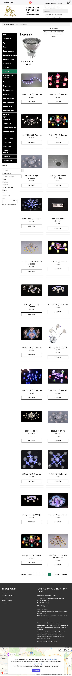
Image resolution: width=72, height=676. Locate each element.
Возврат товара (7, 600)
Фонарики (7, 142)
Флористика (8, 138)
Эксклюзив (7, 160)
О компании (5, 598)
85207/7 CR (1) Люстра (32, 347)
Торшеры (7, 123)
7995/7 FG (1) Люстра (58, 94)
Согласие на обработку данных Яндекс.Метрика (50, 631)
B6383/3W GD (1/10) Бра (58, 348)
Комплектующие (10, 55)
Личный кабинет (9, 2)
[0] (68, 2)
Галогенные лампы (27, 62)
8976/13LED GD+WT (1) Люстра (31, 263)
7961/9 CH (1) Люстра (31, 555)
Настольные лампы (8, 77)
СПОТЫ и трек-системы (6, 117)
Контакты (5, 603)
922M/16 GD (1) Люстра (31, 432)
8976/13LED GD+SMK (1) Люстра (58, 556)
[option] (31, 80)
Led (4, 34)
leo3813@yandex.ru (44, 606)
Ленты (6, 67)
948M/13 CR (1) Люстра (31, 135)
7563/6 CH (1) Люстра (58, 262)
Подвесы (7, 86)
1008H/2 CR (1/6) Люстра (58, 220)
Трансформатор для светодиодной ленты (9, 130)
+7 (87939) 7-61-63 (32, 10)
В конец (64, 574)
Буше (5, 47)
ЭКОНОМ (6, 156)
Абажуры (7, 39)
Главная (12, 24)
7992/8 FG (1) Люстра (58, 390)
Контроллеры (8, 59)
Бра (4, 43)
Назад (30, 574)
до (16, 200)
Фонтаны (7, 146)
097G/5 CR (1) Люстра (58, 515)
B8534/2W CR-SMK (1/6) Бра (58, 177)
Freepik (55, 641)
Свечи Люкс (8, 106)
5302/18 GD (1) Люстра (32, 390)
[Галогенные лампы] (27, 48)
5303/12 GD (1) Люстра (32, 94)
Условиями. (40, 629)
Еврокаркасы (8, 51)
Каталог (4, 593)
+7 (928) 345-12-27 (32, 8)
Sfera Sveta (6, 187)
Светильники (8, 98)
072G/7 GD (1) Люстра (31, 515)
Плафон (6, 82)
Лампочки (7, 63)
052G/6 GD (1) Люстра (58, 304)
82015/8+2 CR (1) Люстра (31, 305)
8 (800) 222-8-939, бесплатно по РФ (32, 13)
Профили (6, 94)
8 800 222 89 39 (43, 598)
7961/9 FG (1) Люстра (58, 135)
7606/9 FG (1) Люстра (58, 474)
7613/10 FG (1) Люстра (32, 219)
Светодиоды (8, 102)
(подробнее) (53, 659)
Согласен (36, 670)
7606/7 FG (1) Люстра (31, 474)
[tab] (9, 173)
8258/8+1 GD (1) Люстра (32, 177)
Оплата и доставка (7, 595)
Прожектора (8, 90)
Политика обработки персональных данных (49, 634)
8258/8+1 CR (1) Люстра (58, 432)
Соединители (8, 110)
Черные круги (6, 151)
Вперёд (58, 574)
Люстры (18, 24)
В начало (23, 574)
